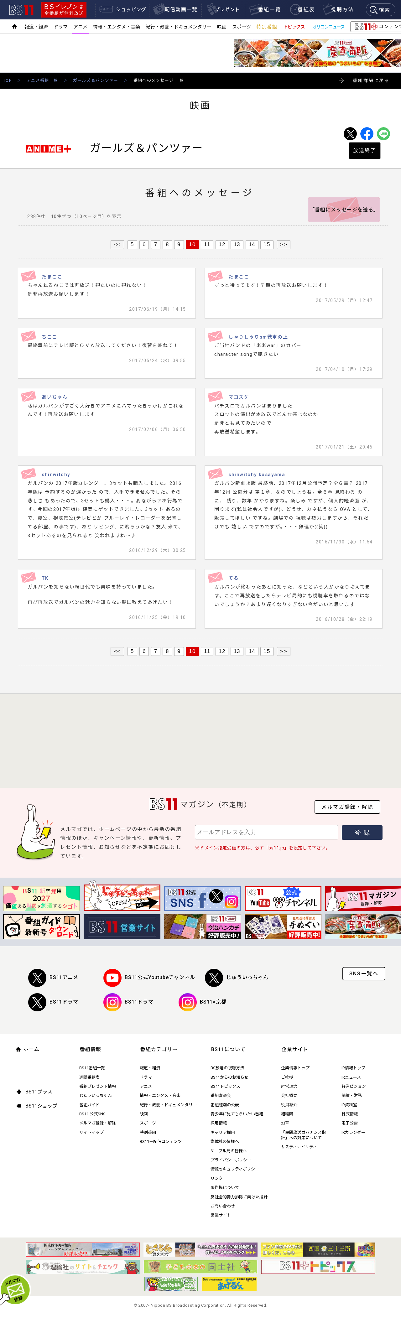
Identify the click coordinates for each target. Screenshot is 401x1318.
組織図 (287, 1114)
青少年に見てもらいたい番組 (237, 1114)
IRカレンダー (353, 1132)
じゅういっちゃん (247, 977)
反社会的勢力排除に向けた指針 (239, 1197)
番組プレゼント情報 (97, 1086)
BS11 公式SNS (92, 1114)
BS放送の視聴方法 (227, 1068)
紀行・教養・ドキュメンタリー (178, 27)
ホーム (31, 1049)
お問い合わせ (223, 1206)
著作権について (225, 1187)
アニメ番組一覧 (42, 80)
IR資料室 (349, 1105)
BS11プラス (38, 1092)
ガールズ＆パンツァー (95, 80)
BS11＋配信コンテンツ (161, 1141)
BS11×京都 (213, 1002)
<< (117, 244)
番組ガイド (89, 1105)
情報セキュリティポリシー (235, 1169)
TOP (7, 80)
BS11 (21, 9)
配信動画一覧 (181, 10)
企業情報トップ (295, 1068)
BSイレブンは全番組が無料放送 (63, 10)
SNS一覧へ (363, 974)
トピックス (294, 27)
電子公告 (349, 1123)
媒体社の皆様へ (225, 1141)
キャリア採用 (223, 1132)
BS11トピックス (225, 1086)
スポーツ (241, 27)
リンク (217, 1178)
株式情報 (349, 1114)
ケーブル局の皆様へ (229, 1151)
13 (237, 244)
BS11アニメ (63, 977)
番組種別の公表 (225, 1105)
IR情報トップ (353, 1068)
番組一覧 (269, 10)
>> (283, 244)
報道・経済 (36, 27)
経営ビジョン (353, 1086)
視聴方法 (342, 10)
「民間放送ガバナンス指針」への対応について (303, 1135)
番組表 (306, 10)
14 (252, 244)
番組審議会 (221, 1095)
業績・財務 (351, 1095)
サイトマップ (91, 1132)
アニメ (80, 27)
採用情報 (219, 1123)
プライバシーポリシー (231, 1160)
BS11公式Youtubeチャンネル (160, 977)
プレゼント (227, 10)
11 (207, 244)
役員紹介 (289, 1105)
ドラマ (61, 27)
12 (222, 244)
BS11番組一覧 (92, 1068)
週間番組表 (89, 1077)
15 (266, 244)
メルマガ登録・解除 (347, 807)
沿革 (285, 1123)
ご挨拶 (287, 1077)
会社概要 (289, 1095)
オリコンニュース (329, 27)
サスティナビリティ (299, 1146)
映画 (222, 27)
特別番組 (267, 27)
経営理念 (289, 1086)
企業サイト (295, 1049)
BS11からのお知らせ (229, 1077)
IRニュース (351, 1077)
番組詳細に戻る (371, 80)
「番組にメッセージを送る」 (344, 210)
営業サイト (221, 1215)
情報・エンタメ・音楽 (116, 27)
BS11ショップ (41, 1106)
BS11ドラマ (63, 1002)
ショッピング (131, 10)
